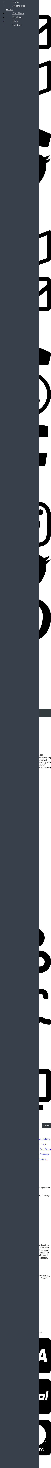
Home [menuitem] (15, 1)
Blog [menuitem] (15, 21)
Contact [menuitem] (16, 24)
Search (46, 1125)
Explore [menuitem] (17, 17)
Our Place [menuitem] (18, 13)
